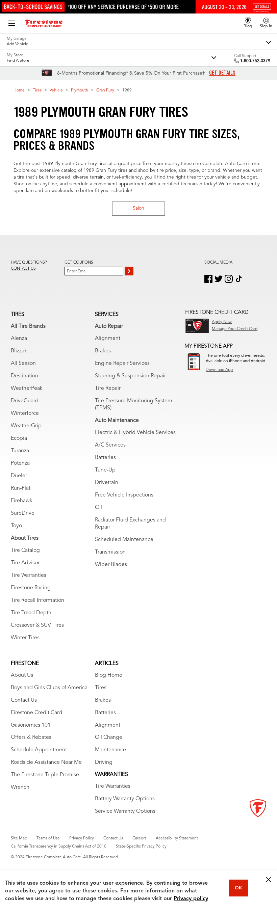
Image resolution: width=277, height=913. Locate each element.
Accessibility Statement (177, 838)
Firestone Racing (31, 588)
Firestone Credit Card (36, 713)
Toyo (16, 526)
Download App (219, 370)
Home (19, 90)
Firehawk (21, 501)
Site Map (19, 838)
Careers (139, 838)
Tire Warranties (28, 575)
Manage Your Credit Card (234, 329)
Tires (37, 90)
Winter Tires (25, 638)
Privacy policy (191, 899)
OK (238, 888)
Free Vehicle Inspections (124, 495)
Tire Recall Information (37, 600)
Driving (103, 762)
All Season (23, 363)
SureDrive (22, 513)
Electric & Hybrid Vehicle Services (135, 432)
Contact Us (24, 700)
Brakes (103, 351)
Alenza (19, 338)
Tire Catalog (25, 550)
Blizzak (19, 351)
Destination (24, 376)
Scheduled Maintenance (124, 539)
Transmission (110, 552)
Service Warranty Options (125, 811)
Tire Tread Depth (31, 613)
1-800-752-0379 (255, 61)
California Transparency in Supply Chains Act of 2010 (58, 846)
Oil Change (108, 737)
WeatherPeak (27, 388)
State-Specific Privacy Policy (141, 846)
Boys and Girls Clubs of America (49, 688)
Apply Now (222, 322)
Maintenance (110, 750)
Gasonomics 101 (31, 725)
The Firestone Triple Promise (45, 775)
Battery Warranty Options (125, 799)
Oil (98, 507)
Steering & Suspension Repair (130, 376)
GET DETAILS (222, 73)
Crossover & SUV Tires (37, 625)
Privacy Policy (81, 838)
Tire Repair (108, 388)
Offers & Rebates (31, 737)
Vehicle (56, 90)
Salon (138, 208)
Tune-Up (105, 470)
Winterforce (25, 413)
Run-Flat (20, 488)
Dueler (19, 476)
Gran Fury (105, 90)
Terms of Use (48, 838)
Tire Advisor (25, 563)
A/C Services (110, 445)
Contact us (23, 269)
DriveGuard (25, 401)
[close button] (268, 879)
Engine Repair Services (122, 363)
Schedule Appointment (39, 750)
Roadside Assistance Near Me (46, 762)
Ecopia (19, 438)
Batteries (105, 457)
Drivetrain (106, 482)
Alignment (107, 338)
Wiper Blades (111, 564)
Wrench (20, 787)
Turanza (20, 451)
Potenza (20, 463)
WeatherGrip (26, 426)
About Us (22, 675)
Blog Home (108, 675)
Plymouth (79, 90)
